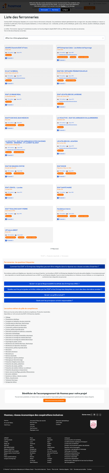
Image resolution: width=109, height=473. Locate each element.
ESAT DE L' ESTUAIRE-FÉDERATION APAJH (72, 71)
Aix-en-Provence (52, 451)
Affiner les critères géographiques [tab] (16, 38)
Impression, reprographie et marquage (75, 449)
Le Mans (49, 449)
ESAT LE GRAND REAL (13, 94)
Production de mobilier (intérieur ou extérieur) (18, 368)
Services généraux (70, 462)
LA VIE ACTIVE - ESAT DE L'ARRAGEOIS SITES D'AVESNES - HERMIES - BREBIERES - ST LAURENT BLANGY (25, 142)
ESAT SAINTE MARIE (64, 187)
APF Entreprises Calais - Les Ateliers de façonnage (74, 47)
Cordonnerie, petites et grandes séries (16, 327)
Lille (31, 455)
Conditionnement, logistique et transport (76, 441)
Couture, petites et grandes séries (14, 329)
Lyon (31, 441)
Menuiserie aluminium (62, 57)
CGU (71, 469)
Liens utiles (59, 422)
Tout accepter (44, 10)
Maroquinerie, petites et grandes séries (16, 347)
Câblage (7, 317)
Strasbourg (33, 449)
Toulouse (32, 443)
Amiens (49, 460)
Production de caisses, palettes (13, 366)
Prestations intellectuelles (72, 455)
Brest (48, 455)
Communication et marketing (73, 440)
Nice (31, 445)
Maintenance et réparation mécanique (16, 345)
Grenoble (49, 440)
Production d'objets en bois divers (14, 362)
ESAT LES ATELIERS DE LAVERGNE (69, 94)
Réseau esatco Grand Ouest (12, 453)
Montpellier (33, 451)
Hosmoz (32, 424)
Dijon (48, 441)
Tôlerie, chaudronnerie (11, 378)
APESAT (6, 438)
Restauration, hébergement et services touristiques (79, 460)
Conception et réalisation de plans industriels (17, 321)
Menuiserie (8, 349)
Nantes (32, 447)
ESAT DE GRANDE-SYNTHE (14, 166)
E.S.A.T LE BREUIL (11, 71)
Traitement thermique (11, 380)
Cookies (63, 6)
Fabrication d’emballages (12, 333)
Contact (58, 424)
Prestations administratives (72, 453)
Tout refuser (55, 10)
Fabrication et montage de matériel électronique (19, 339)
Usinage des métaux (11, 382)
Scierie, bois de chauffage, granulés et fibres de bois (19, 372)
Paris (31, 438)
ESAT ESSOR (61, 166)
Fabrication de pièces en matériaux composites (18, 331)
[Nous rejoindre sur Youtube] (100, 414)
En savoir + (10, 58)
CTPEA (6, 441)
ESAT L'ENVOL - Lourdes (13, 187)
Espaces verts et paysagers (72, 447)
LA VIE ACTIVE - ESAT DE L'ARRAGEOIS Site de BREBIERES (77, 118)
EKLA (5, 455)
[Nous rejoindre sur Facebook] (91, 414)
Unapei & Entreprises (10, 458)
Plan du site (55, 469)
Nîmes (49, 445)
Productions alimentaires (71, 458)
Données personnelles (80, 469)
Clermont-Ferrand (52, 453)
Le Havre (32, 460)
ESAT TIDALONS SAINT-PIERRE (16, 209)
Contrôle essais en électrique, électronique (17, 323)
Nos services (33, 422)
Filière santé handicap (10, 456)
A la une (32, 426)
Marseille (32, 440)
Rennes (32, 456)
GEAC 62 (6, 443)
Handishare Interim (64, 209)
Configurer (65, 10)
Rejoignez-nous (34, 430)
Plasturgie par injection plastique (14, 357)
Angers (49, 443)
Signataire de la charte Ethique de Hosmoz (68, 54)
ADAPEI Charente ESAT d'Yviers (16, 47)
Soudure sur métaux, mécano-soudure (16, 376)
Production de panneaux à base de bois (16, 370)
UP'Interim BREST (11, 230)
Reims (31, 458)
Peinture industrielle (10, 355)
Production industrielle (53, 256)
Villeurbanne (50, 447)
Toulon (49, 438)
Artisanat (67, 438)
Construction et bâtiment (72, 443)
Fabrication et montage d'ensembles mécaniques (19, 335)
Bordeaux (33, 453)
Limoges (49, 458)
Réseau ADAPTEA (9, 449)
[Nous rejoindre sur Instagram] (94, 414)
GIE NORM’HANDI (9, 447)
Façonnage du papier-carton (13, 341)
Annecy (49, 462)
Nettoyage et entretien (71, 451)
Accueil (43, 256)
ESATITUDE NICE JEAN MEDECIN (17, 118)
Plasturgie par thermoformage (14, 360)
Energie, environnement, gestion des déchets (77, 445)
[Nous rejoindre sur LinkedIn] (97, 414)
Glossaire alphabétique (62, 420)
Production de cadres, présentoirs (14, 364)
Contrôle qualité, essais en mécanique (15, 325)
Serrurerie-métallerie (83, 57)
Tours (48, 456)
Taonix (49, 469)
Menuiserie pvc (9, 353)
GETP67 (6, 445)
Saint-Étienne (34, 462)
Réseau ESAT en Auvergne (11, 451)
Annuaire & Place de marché (38, 420)
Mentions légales (64, 469)
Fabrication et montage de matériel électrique (18, 337)
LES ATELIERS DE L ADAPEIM (67, 141)
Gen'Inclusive (33, 428)
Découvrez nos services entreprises (54, 400)
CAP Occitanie (8, 440)
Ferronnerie (8, 55)
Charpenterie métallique (12, 319)
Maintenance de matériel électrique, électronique (19, 343)
